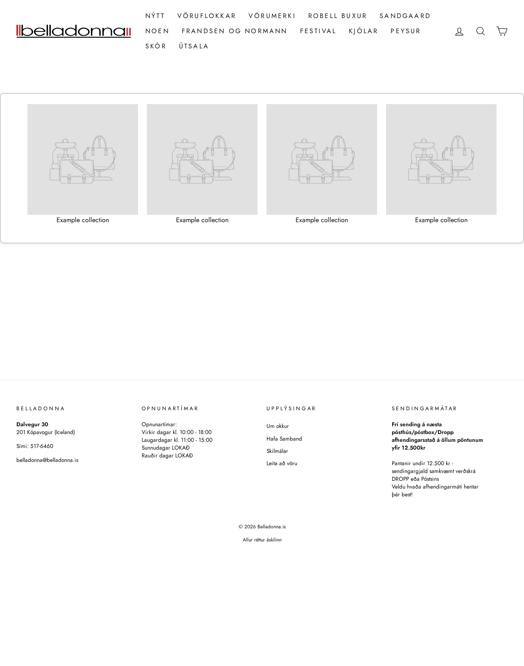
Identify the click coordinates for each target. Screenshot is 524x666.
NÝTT (155, 15)
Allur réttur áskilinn (262, 539)
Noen (157, 31)
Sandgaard (405, 15)
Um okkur (278, 426)
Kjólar (363, 31)
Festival (318, 31)
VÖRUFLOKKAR (206, 15)
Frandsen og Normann (235, 31)
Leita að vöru (282, 463)
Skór (156, 46)
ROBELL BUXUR (337, 15)
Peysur (406, 31)
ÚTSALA (194, 46)
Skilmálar (277, 451)
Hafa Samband (284, 438)
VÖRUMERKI (272, 15)
